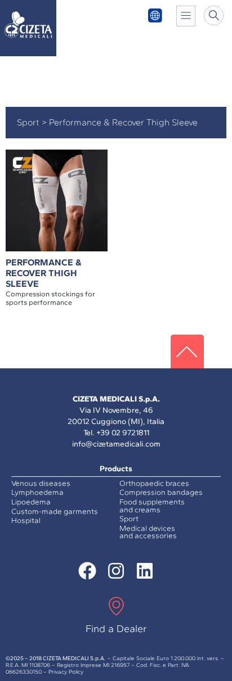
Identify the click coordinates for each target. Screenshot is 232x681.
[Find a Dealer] (116, 607)
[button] (214, 15)
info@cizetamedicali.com (116, 444)
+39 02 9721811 (122, 433)
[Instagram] (115, 571)
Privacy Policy (65, 671)
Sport (28, 122)
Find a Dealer (116, 629)
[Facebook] (87, 571)
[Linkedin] (145, 571)
